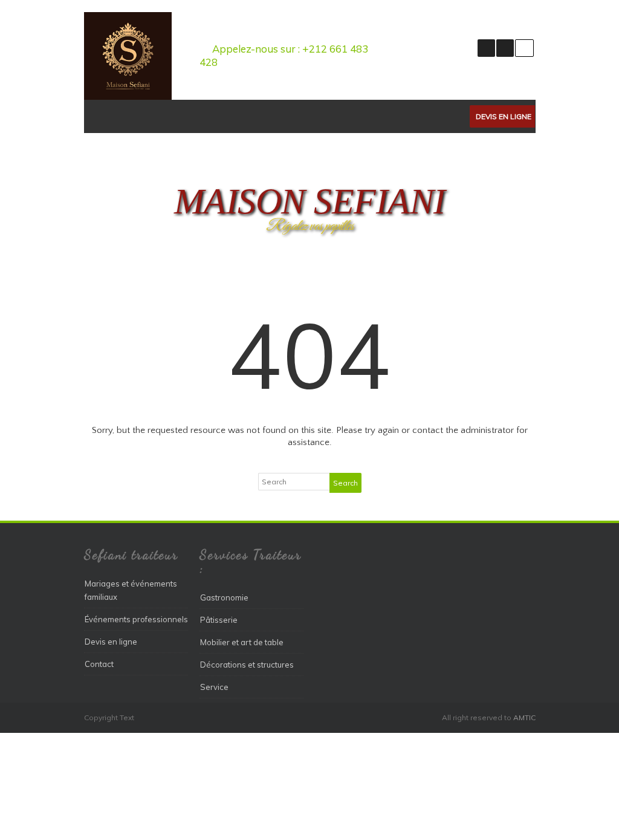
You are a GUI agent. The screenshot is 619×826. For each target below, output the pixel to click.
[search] (524, 48)
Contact (99, 664)
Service (214, 687)
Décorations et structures (247, 664)
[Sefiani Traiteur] (128, 96)
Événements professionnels (136, 619)
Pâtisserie (219, 620)
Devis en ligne (503, 116)
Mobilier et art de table (242, 642)
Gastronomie (224, 597)
